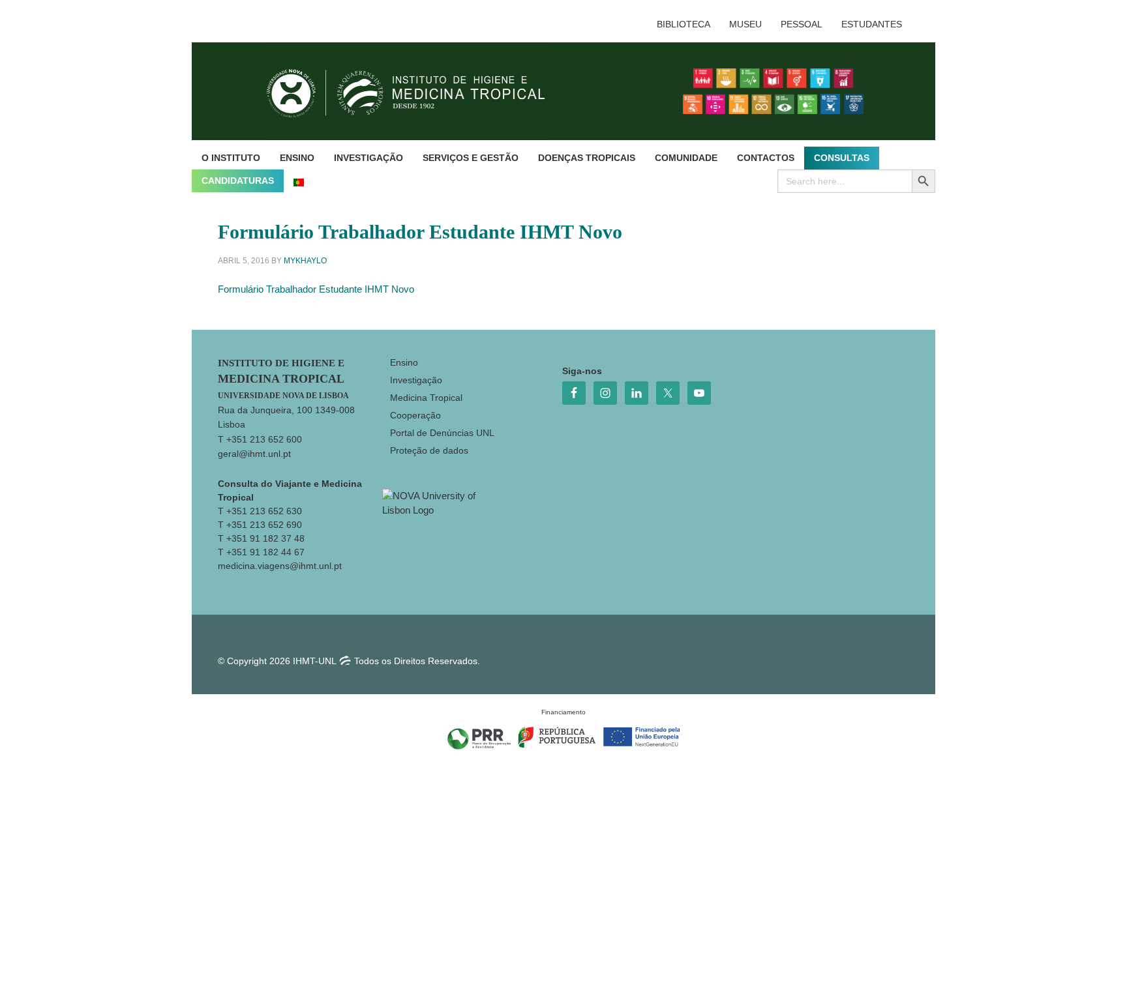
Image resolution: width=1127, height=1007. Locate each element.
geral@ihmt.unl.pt (254, 453)
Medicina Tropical (426, 397)
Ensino (404, 362)
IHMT (415, 91)
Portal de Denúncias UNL (442, 433)
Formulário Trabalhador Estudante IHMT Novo (316, 289)
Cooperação (415, 415)
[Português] (299, 180)
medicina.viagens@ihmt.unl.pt (280, 566)
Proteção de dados (429, 450)
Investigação (416, 380)
